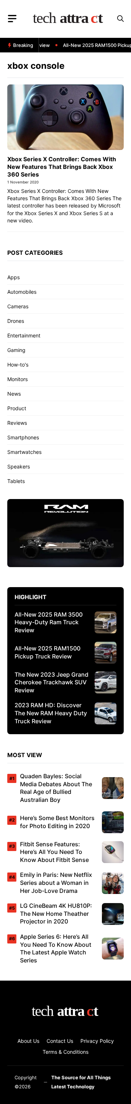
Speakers (18, 466)
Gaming (16, 350)
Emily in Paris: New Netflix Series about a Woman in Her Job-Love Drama (56, 882)
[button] (120, 18)
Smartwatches (24, 452)
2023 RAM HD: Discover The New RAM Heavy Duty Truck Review (51, 712)
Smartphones (23, 437)
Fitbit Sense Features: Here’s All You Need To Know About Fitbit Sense (54, 851)
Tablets (16, 481)
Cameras (17, 306)
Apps (13, 277)
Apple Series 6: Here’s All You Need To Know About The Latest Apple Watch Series (55, 948)
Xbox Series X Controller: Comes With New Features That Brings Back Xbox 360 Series (61, 166)
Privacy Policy (97, 1041)
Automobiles (21, 292)
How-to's (17, 364)
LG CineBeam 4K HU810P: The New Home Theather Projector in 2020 (56, 913)
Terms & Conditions (65, 1052)
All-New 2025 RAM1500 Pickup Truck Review (47, 652)
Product (16, 408)
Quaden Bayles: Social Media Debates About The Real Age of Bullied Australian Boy (56, 787)
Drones (15, 321)
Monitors (17, 379)
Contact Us (60, 1041)
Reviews (17, 423)
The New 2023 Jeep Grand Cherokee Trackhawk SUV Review (51, 682)
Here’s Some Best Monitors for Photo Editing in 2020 (57, 822)
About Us (28, 1041)
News (14, 394)
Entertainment (23, 335)
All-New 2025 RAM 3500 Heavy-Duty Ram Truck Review (49, 622)
